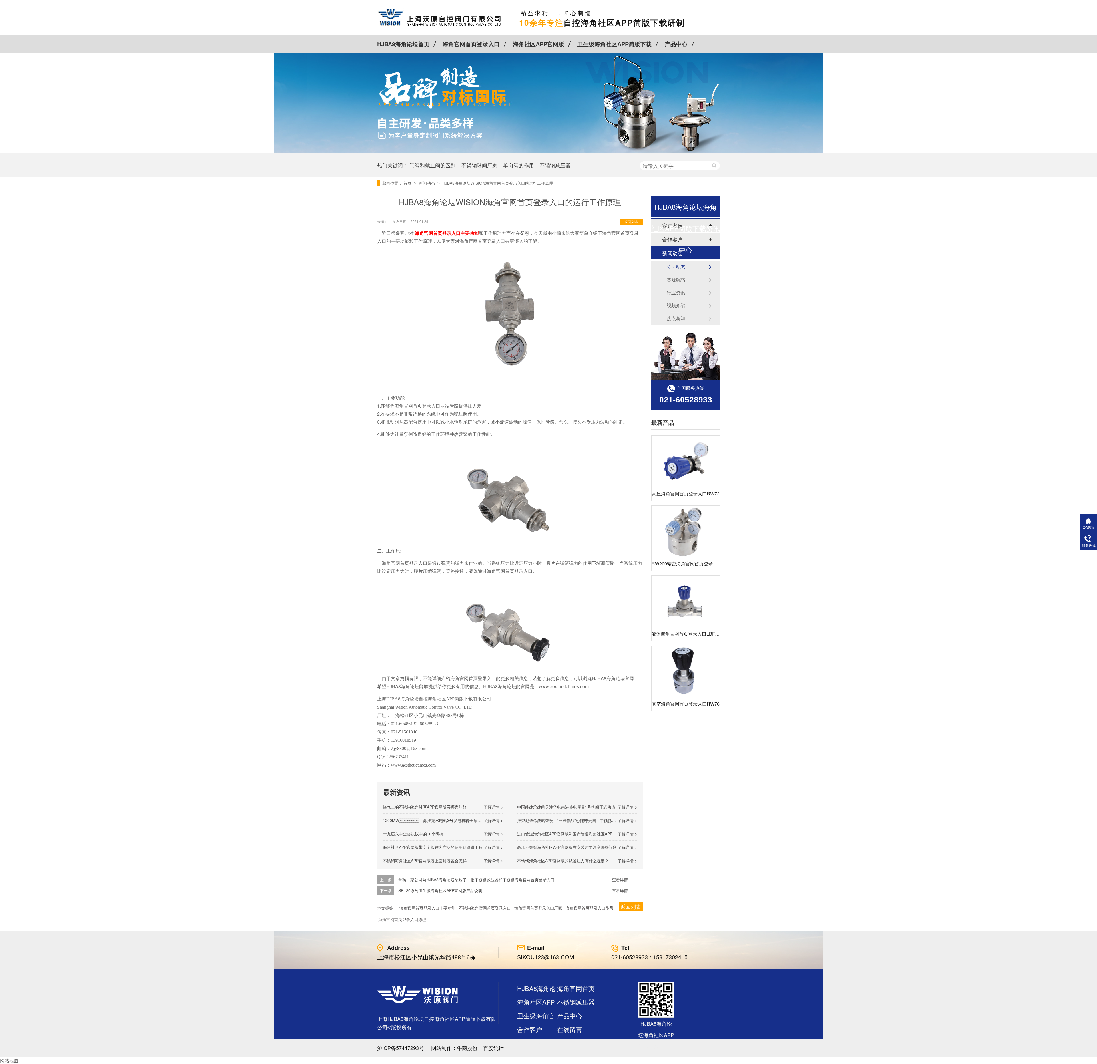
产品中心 (676, 44)
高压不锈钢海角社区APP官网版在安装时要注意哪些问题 (567, 847)
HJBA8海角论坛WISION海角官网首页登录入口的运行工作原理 (497, 183)
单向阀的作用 (518, 165)
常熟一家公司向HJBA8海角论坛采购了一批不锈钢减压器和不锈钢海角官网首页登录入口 (476, 879)
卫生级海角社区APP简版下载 (614, 44)
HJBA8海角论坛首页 (403, 44)
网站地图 (9, 1060)
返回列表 (631, 221)
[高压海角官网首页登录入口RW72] (686, 461)
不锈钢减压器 (555, 165)
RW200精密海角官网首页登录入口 (687, 563)
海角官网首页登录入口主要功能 (427, 908)
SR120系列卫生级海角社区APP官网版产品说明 (440, 890)
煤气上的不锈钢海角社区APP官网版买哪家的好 (425, 807)
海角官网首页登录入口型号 (590, 908)
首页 (408, 183)
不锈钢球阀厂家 (479, 165)
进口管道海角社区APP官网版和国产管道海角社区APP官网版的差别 (576, 834)
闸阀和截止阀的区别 (432, 165)
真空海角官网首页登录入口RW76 (686, 703)
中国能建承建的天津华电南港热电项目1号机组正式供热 (566, 807)
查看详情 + (621, 879)
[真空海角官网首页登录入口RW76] (686, 671)
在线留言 (569, 1029)
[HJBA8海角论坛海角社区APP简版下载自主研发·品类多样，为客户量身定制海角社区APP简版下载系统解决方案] (548, 151)
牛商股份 (467, 1047)
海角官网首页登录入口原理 (402, 919)
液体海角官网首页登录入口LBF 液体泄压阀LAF (700, 633)
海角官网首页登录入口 (471, 44)
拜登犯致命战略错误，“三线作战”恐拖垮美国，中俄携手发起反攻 (574, 820)
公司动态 (676, 266)
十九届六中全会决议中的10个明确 (413, 834)
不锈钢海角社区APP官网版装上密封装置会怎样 (425, 860)
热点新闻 (676, 318)
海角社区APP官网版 (538, 44)
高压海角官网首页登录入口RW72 (686, 493)
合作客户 (529, 1029)
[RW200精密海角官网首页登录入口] (686, 531)
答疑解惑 (676, 279)
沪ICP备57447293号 (400, 1047)
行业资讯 (676, 292)
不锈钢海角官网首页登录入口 (485, 908)
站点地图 (529, 1043)
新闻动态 (427, 183)
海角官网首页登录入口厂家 (538, 908)
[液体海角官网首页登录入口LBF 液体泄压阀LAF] (686, 601)
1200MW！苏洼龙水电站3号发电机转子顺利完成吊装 (440, 820)
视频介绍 (676, 305)
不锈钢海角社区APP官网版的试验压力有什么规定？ (563, 860)
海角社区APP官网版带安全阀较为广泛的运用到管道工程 (433, 847)
